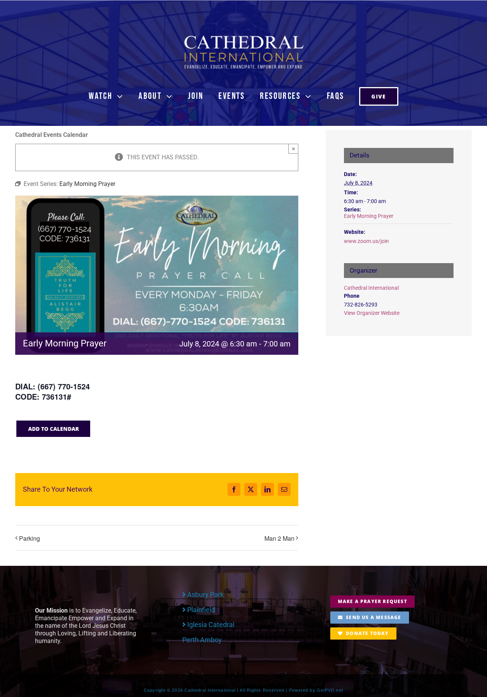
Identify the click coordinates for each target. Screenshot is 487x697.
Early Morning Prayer (368, 216)
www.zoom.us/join (366, 241)
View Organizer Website (371, 313)
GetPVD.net (330, 690)
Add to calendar (53, 429)
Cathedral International (371, 288)
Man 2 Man (279, 538)
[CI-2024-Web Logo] (243, 37)
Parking (29, 538)
